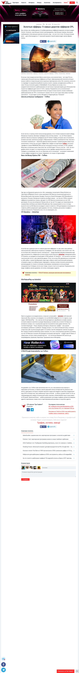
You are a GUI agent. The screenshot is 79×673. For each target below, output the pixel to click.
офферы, (35, 73)
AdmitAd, (23, 73)
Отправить (25, 479)
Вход (72, 2)
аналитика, (30, 73)
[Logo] (6, 2)
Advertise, (41, 73)
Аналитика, (62, 73)
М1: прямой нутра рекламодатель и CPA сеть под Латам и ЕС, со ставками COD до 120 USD (61, 407)
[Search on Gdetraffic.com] (77, 3)
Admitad (68, 73)
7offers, (56, 73)
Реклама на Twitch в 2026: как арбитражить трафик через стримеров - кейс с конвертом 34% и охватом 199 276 (62, 412)
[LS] (11, 34)
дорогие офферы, (49, 73)
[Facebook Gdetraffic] (28, 409)
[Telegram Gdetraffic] (32, 409)
